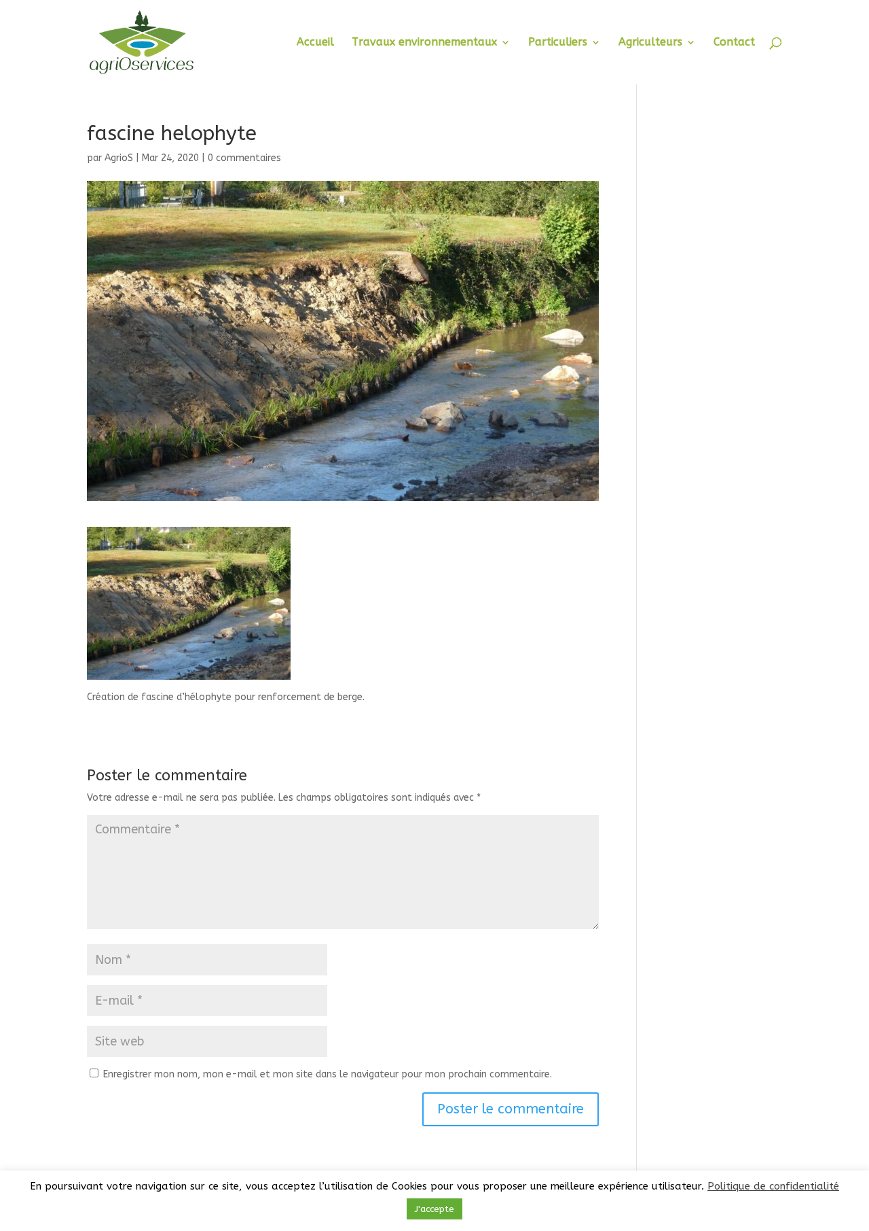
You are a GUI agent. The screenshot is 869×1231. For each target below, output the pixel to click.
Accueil (315, 42)
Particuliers (557, 42)
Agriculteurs (650, 42)
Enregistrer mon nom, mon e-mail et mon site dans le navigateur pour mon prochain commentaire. (327, 1074)
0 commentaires (244, 158)
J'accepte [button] (434, 1209)
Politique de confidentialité (773, 1186)
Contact (734, 42)
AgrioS (119, 158)
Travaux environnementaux (424, 42)
